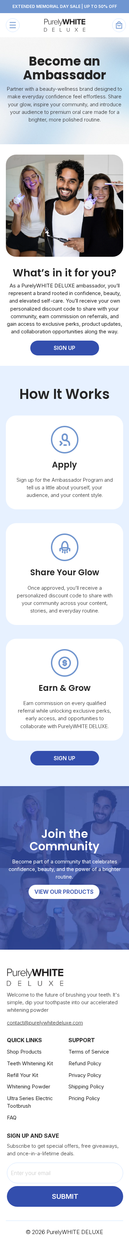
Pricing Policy (84, 1098)
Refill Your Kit (22, 1075)
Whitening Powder (28, 1087)
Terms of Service (88, 1052)
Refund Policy (84, 1063)
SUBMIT (65, 1196)
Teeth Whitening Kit (30, 1063)
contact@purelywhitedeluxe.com (45, 1023)
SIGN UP (64, 347)
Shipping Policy (86, 1087)
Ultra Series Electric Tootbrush (30, 1102)
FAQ (12, 1118)
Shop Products (24, 1052)
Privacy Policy (84, 1075)
